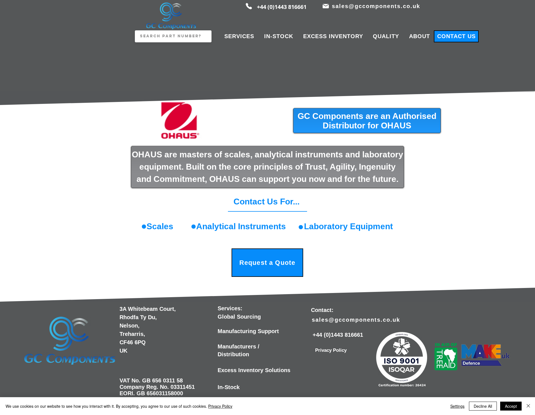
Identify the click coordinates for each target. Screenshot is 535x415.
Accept (511, 406)
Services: (230, 308)
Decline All (483, 406)
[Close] (528, 406)
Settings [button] (457, 406)
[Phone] (248, 6)
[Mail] (325, 6)
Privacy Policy (220, 406)
